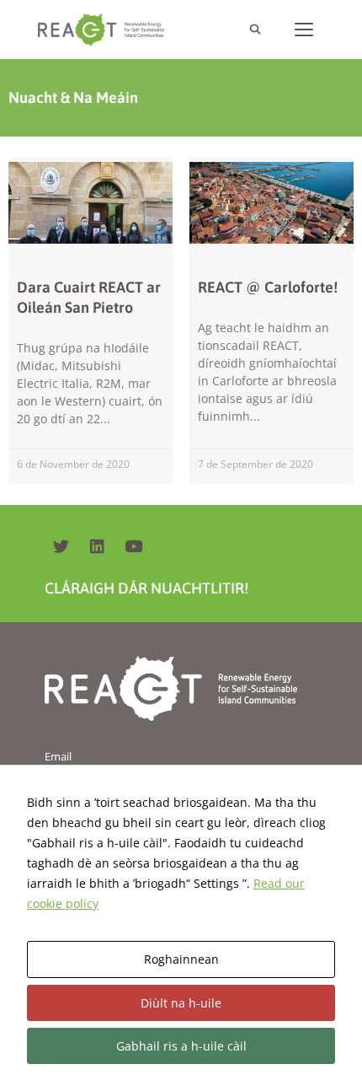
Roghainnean (181, 959)
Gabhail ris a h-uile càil (181, 1046)
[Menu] (304, 29)
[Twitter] (61, 546)
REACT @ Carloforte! (268, 287)
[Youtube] (133, 546)
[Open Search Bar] (254, 29)
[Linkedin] (97, 546)
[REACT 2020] (105, 29)
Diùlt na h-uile (181, 1003)
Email (58, 757)
